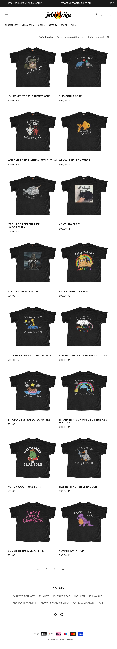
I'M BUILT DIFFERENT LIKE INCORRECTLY (24, 225)
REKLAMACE (95, 596)
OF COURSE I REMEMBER (74, 160)
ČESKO (41, 25)
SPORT (64, 25)
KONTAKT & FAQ (62, 596)
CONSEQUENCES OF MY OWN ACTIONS (83, 355)
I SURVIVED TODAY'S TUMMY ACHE (29, 96)
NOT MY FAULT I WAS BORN (24, 486)
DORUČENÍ (79, 596)
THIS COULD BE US (70, 96)
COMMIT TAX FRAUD (71, 550)
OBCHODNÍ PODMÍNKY (25, 603)
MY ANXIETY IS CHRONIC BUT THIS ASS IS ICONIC (83, 421)
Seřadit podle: (46, 37)
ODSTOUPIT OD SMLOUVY (55, 603)
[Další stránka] (79, 569)
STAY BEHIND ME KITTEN (23, 291)
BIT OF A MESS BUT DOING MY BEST (30, 419)
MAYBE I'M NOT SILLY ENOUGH (78, 486)
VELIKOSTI (44, 596)
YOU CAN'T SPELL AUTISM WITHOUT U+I (32, 160)
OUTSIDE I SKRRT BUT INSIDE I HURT (30, 355)
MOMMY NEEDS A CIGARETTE (26, 550)
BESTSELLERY (12, 25)
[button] (6, 14)
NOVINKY (53, 25)
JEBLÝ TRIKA (28, 25)
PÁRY (73, 25)
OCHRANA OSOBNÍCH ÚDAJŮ (88, 603)
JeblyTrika (54, 639)
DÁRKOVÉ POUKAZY (23, 596)
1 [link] (38, 569)
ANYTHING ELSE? (70, 224)
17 (70, 569)
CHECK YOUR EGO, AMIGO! (75, 291)
